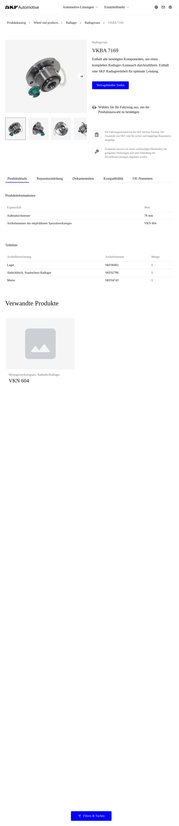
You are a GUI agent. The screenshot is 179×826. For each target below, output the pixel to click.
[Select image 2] (38, 128)
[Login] (170, 7)
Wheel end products (46, 22)
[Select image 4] (84, 128)
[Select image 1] (15, 128)
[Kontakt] (163, 7)
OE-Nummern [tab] (143, 178)
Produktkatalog (16, 22)
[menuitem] (80, 7)
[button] (40, 355)
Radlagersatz (92, 22)
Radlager (71, 22)
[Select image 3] (61, 128)
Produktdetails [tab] (17, 178)
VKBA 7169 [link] (115, 22)
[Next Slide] (80, 76)
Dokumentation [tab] (83, 178)
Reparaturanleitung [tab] (50, 178)
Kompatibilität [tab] (113, 178)
